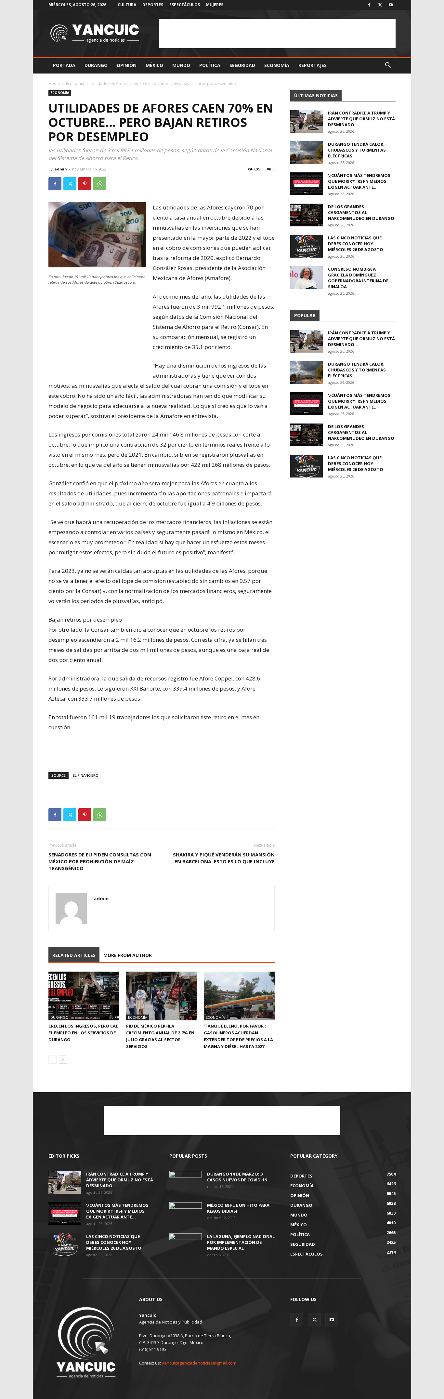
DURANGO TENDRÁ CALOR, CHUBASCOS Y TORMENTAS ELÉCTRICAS (357, 150)
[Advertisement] (277, 33)
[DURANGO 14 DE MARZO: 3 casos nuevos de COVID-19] (185, 1182)
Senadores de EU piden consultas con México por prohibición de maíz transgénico (99, 861)
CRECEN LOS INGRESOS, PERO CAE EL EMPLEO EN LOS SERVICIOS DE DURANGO (83, 1033)
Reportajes (312, 65)
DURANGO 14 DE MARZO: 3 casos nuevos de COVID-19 (237, 1177)
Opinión (127, 65)
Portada (64, 65)
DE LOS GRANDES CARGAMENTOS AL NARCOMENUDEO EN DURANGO (361, 212)
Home (54, 83)
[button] (388, 66)
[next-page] (63, 1060)
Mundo (181, 65)
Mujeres (214, 4)
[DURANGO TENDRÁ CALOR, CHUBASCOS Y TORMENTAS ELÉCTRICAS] (306, 152)
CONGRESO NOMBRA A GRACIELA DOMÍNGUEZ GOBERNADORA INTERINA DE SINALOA (358, 277)
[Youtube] (391, 5)
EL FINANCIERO (85, 775)
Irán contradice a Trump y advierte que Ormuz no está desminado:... (361, 119)
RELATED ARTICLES (74, 955)
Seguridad (242, 65)
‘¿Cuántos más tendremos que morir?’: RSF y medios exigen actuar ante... (359, 181)
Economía (276, 65)
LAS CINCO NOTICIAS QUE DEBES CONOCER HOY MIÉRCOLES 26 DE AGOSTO (355, 243)
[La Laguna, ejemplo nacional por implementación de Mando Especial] (185, 1244)
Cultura (127, 4)
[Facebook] (369, 5)
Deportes (152, 4)
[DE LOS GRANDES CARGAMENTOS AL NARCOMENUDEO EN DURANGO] (306, 215)
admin (60, 169)
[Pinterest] (84, 183)
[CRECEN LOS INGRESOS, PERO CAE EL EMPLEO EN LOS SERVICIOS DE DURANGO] (83, 996)
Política (209, 65)
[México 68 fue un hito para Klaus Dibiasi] (185, 1213)
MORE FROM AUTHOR (127, 955)
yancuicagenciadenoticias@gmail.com (199, 1363)
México (154, 65)
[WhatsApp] (99, 183)
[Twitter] (380, 5)
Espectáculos (184, 4)
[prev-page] (52, 1060)
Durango (96, 65)
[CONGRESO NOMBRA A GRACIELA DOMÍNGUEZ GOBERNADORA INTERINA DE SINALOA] (306, 277)
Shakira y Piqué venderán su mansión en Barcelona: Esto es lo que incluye (224, 858)
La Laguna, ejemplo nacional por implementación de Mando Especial (241, 1242)
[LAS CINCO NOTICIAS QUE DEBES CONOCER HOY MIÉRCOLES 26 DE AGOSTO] (306, 246)
